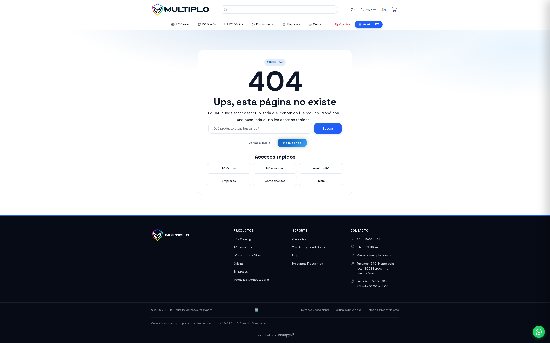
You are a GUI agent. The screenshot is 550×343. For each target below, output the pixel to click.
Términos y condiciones (309, 247)
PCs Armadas (243, 247)
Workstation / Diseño (249, 255)
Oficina (239, 263)
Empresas (241, 271)
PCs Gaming (242, 239)
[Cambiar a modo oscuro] (352, 9)
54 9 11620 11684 (368, 239)
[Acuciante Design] (286, 335)
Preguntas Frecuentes (307, 263)
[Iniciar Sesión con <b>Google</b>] (384, 9)
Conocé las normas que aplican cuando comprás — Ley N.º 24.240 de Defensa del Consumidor (209, 323)
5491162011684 (367, 247)
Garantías (299, 239)
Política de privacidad (348, 310)
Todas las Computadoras (252, 280)
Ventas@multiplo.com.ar (374, 255)
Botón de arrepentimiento (383, 310)
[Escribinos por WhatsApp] (539, 332)
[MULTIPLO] (180, 9)
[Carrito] (394, 9)
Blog (295, 255)
